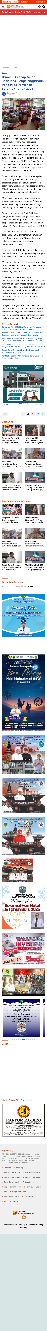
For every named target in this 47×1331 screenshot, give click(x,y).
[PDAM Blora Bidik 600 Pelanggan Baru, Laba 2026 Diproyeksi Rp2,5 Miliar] (35, 477)
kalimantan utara (33, 1187)
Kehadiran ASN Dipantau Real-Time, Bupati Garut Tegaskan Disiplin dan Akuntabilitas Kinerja (22, 334)
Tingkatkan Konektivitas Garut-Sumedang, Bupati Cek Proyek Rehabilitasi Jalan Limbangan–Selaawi (23, 339)
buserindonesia (12, 93)
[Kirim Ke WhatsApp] (43, 414)
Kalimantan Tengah (12, 1172)
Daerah (5, 73)
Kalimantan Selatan (12, 1177)
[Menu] (3, 6)
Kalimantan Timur (32, 1177)
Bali (5, 1191)
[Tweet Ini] (28, 414)
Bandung (19, 1168)
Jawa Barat (29, 1196)
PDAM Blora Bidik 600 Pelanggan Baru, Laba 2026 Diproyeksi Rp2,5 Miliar (23, 357)
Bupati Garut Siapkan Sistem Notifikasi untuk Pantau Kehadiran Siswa (20, 351)
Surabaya (29, 1182)
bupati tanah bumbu (12, 1187)
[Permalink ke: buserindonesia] (4, 93)
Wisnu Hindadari (11, 1201)
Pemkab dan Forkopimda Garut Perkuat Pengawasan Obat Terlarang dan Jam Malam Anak (23, 345)
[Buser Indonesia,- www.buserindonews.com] (15, 6)
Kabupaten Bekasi (11, 1196)
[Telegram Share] (38, 414)
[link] (23, 385)
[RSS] (24, 1217)
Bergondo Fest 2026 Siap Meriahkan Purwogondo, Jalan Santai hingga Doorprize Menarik (23, 328)
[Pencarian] (43, 7)
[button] (38, 382)
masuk (14, 586)
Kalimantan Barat (32, 1172)
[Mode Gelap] (39, 7)
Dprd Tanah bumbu (12, 1182)
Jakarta (7, 1168)
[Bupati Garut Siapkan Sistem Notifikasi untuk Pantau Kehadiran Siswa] (12, 477)
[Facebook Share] (23, 414)
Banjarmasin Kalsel (20, 1191)
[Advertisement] (23, 40)
